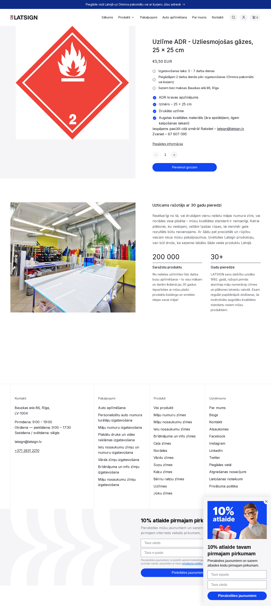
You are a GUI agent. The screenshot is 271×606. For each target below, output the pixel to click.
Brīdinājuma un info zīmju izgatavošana (118, 469)
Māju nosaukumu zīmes (172, 422)
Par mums (217, 408)
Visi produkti (163, 408)
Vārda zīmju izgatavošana (118, 460)
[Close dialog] (266, 501)
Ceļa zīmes (162, 443)
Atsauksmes (219, 429)
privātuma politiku (192, 563)
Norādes (160, 450)
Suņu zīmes (163, 465)
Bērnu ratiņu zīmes (168, 479)
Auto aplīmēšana (112, 408)
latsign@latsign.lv (230, 129)
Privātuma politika (223, 486)
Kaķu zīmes (162, 472)
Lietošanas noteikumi (226, 479)
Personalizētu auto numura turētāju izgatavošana (120, 418)
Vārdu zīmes (163, 457)
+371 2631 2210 (27, 450)
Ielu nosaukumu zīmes (171, 429)
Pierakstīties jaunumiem (237, 596)
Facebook (217, 436)
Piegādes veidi (220, 465)
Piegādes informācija (167, 144)
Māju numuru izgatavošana (120, 427)
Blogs (213, 415)
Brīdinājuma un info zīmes (174, 436)
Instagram (217, 443)
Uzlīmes (160, 486)
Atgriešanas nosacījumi (227, 472)
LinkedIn (216, 450)
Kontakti (215, 422)
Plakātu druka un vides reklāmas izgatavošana (116, 437)
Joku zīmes (162, 493)
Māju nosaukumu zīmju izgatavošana (117, 482)
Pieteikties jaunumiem (188, 572)
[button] (126, 17)
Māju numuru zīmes (169, 415)
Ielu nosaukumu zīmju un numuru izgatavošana (118, 450)
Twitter (214, 457)
